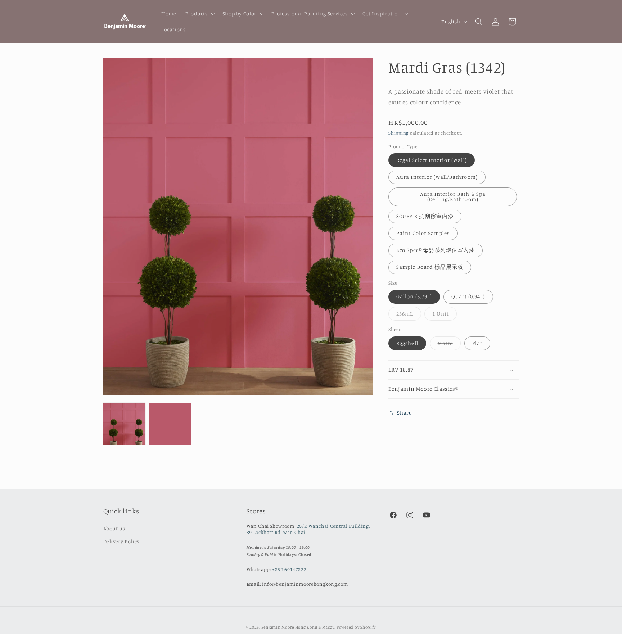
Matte (449, 345)
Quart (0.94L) (468, 297)
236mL (408, 315)
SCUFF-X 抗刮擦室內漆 (425, 216)
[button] (199, 14)
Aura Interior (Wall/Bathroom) (436, 177)
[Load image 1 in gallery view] (124, 424)
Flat (477, 343)
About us (114, 528)
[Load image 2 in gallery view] (169, 424)
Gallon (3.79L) (414, 297)
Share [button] (404, 413)
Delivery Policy (121, 541)
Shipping (398, 133)
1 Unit (444, 315)
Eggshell (407, 343)
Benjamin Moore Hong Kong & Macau (298, 627)
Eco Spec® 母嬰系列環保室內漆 (435, 250)
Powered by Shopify (356, 627)
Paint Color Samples (423, 233)
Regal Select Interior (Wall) (431, 160)
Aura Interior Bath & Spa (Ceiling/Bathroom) (453, 197)
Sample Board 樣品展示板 (429, 267)
